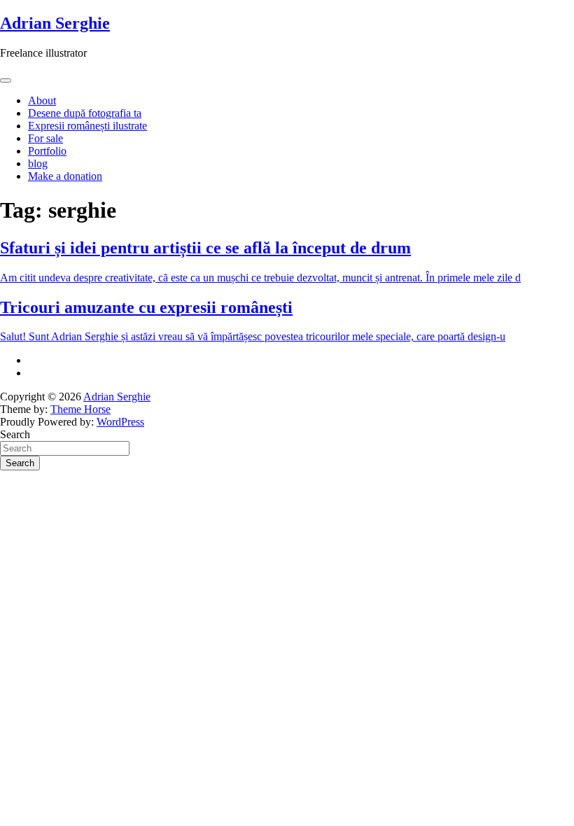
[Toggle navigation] (5, 80)
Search (15, 434)
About (42, 100)
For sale (45, 138)
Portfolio (47, 151)
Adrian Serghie (55, 23)
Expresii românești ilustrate (87, 126)
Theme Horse (80, 409)
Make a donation (65, 176)
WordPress (120, 422)
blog (38, 163)
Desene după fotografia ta (84, 113)
